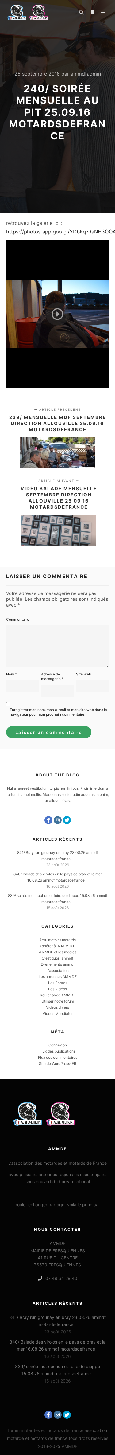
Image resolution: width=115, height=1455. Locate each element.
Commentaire (17, 619)
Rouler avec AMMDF (57, 995)
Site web (83, 674)
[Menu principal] (103, 13)
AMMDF (69, 1446)
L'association (57, 970)
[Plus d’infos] (92, 13)
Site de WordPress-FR (57, 1063)
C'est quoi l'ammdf (57, 958)
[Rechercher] (81, 13)
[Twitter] (67, 820)
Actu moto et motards (57, 939)
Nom (11, 674)
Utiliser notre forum (57, 1001)
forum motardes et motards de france (45, 1430)
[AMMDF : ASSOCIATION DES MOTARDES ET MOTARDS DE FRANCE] (36, 12)
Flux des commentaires (57, 1057)
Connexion (57, 1045)
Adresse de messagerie (52, 676)
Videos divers (57, 1007)
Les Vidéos (57, 989)
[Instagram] (58, 820)
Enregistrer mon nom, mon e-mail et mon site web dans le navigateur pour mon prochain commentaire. (58, 712)
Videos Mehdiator (58, 1013)
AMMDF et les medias (57, 952)
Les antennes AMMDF (58, 976)
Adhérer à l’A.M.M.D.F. (57, 946)
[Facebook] (48, 820)
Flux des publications (57, 1051)
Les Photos (57, 982)
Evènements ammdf (58, 964)
